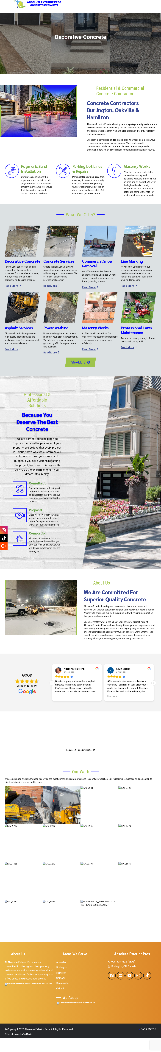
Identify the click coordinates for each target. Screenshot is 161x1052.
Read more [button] (60, 696)
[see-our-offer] (29, 993)
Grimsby (60, 977)
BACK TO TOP (148, 1029)
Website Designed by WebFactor (19, 1034)
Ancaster (61, 962)
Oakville (60, 988)
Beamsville (62, 983)
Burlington (61, 967)
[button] (80, 38)
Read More (11, 285)
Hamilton (61, 972)
